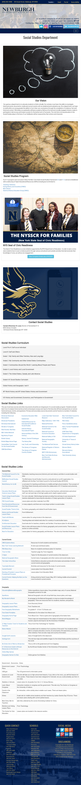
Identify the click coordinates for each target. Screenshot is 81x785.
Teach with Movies (8, 517)
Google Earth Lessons (9, 636)
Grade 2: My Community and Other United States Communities (24, 361)
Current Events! (7, 569)
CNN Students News (8, 543)
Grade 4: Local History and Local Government (18, 369)
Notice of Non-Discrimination (64, 749)
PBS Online (65, 421)
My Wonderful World (8, 598)
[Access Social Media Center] (64, 732)
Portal (66, 2)
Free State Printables (8, 612)
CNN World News (6, 449)
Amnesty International (8, 423)
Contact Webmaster (61, 751)
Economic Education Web (29, 416)
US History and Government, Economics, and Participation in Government (28, 398)
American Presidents (8, 421)
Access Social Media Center (64, 737)
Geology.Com (6, 639)
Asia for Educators (8, 531)
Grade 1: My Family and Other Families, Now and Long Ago (23, 356)
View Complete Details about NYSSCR (41, 256)
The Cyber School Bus (9, 561)
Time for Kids (6, 552)
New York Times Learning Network (13, 546)
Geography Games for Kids (10, 655)
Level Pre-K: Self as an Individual (14, 347)
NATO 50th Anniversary (49, 452)
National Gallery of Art (49, 436)
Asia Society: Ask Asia (8, 429)
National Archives (47, 423)
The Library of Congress (29, 447)
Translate (50, 2)
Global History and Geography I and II (16, 386)
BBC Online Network (7, 432)
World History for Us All (9, 484)
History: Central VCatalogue (30, 438)
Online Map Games (8, 652)
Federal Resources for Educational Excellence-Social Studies (29, 423)
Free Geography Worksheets (11, 609)
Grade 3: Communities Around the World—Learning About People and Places (29, 365)
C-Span (4, 555)
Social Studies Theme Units (10, 509)
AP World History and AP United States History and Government (25, 391)
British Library (5, 438)
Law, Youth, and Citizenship (30, 444)
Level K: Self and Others (11, 352)
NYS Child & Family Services (64, 756)
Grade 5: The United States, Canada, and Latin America (21, 374)
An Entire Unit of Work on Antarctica (13, 644)
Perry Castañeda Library (69, 423)
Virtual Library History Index (70, 444)
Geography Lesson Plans (9, 603)
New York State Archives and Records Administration (49, 457)
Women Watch (66, 447)
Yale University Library (69, 455)
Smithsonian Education (9, 523)
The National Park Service (50, 444)
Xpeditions (5, 595)
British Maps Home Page (9, 441)
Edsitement (25, 419)
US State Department (69, 436)
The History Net (26, 441)
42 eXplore (5, 520)
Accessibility (75, 2)
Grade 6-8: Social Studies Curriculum (15, 380)
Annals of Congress (7, 426)
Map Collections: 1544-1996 (50, 421)
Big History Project (7, 435)
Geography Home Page (9, 615)
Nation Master (6, 629)
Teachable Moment (8, 566)
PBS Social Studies (8, 501)
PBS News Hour (7, 549)
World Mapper (6, 619)
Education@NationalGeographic (12, 590)
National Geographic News (10, 558)
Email (59, 2)
